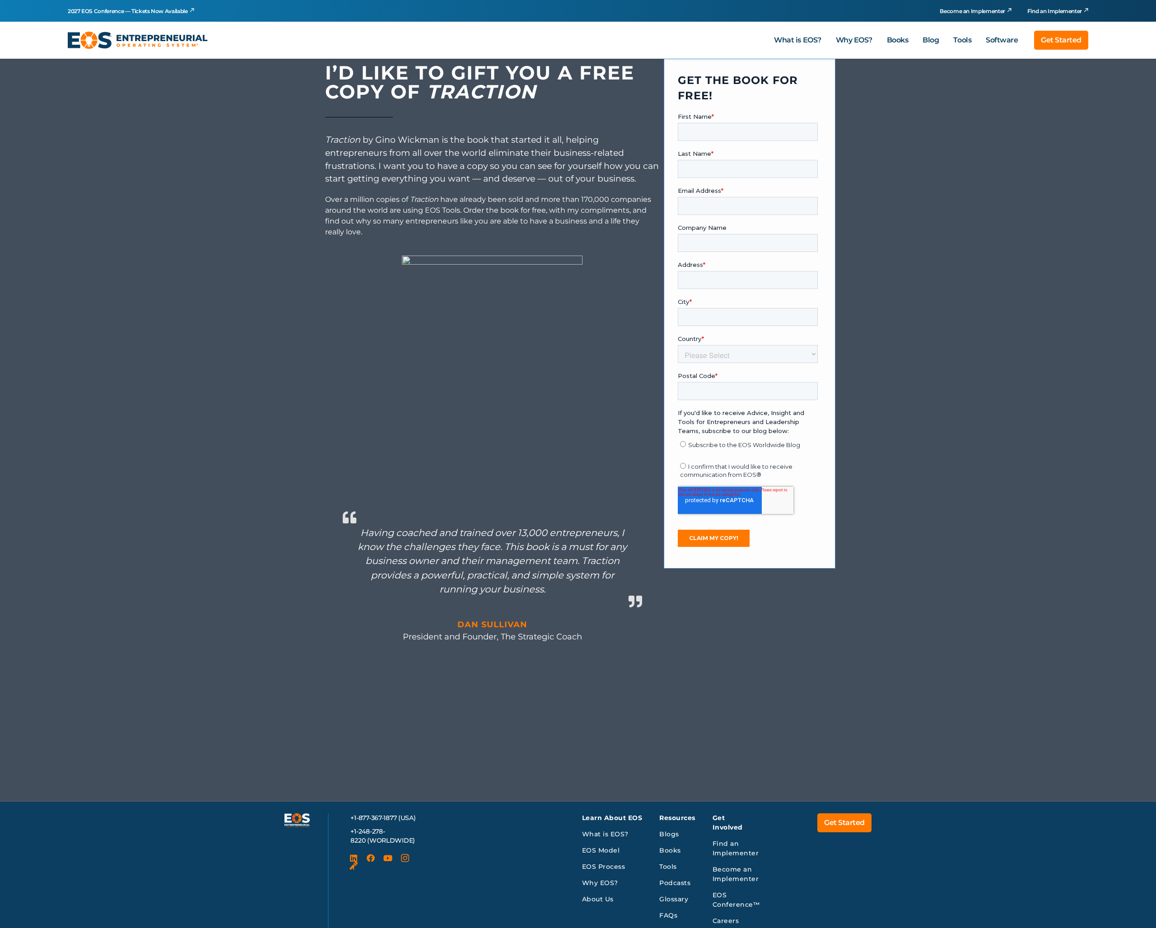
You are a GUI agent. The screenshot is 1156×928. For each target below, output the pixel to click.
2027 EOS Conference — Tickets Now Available (128, 11)
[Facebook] (371, 858)
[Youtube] (388, 858)
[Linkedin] (354, 858)
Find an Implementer (1054, 11)
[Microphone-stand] (354, 866)
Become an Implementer (972, 11)
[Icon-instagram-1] (405, 858)
